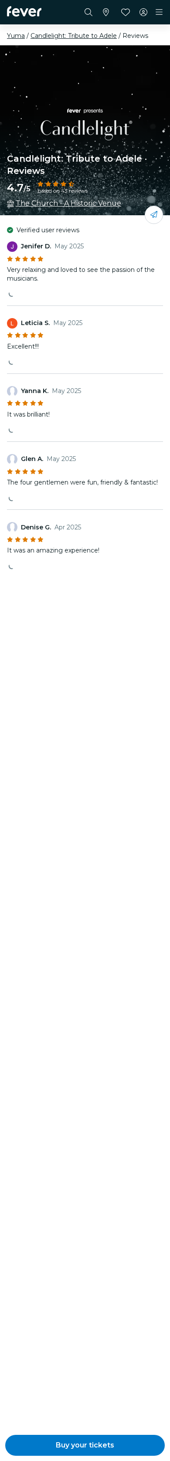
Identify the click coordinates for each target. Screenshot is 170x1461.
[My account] (143, 12)
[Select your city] (106, 12)
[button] (85, 1445)
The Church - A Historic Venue (68, 203)
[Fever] (24, 11)
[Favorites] (125, 12)
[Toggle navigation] (159, 12)
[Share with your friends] (154, 215)
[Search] (88, 12)
